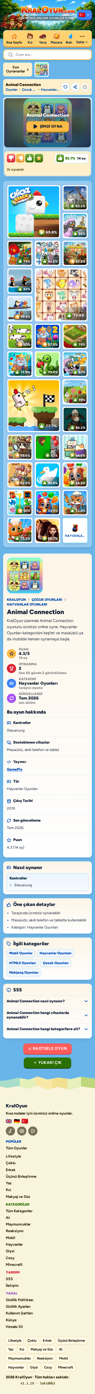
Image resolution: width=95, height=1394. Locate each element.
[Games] (9, 1121)
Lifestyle (13, 1156)
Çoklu (11, 1163)
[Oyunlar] (84, 15)
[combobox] (51, 55)
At (8, 1218)
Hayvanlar (14, 1244)
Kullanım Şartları (19, 1313)
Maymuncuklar (18, 1224)
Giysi (10, 1251)
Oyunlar (12, 89)
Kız (8, 1190)
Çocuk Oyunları (29, 89)
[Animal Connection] (41, 69)
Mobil (10, 1238)
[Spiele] (17, 1121)
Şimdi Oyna (51, 126)
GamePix (14, 769)
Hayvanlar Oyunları (50, 89)
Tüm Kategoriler (19, 1211)
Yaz (9, 1183)
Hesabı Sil (14, 1327)
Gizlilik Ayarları (18, 1307)
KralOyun (16, 599)
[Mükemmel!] (39, 158)
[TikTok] (10, 1131)
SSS (9, 1279)
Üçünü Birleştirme (21, 1177)
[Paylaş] (75, 87)
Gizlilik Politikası (20, 1300)
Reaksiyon (14, 1231)
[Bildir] (84, 87)
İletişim (12, 1286)
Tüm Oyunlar (16, 1148)
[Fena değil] (20, 158)
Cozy (10, 1258)
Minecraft (14, 1265)
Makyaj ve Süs (18, 1197)
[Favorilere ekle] (65, 87)
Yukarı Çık (50, 1062)
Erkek (11, 1170)
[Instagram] (21, 1131)
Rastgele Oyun (50, 1048)
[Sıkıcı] (11, 158)
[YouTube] (32, 1131)
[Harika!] (29, 158)
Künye (11, 1320)
